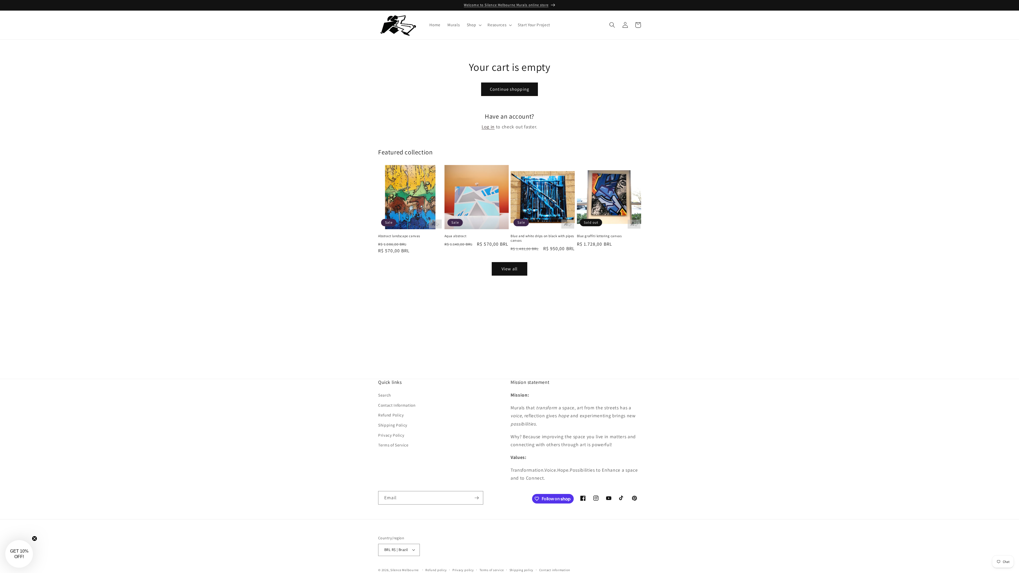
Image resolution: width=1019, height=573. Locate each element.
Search (384, 395)
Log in (488, 127)
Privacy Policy (391, 435)
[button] (473, 25)
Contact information (555, 570)
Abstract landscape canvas (399, 236)
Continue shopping (509, 89)
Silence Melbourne (404, 570)
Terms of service (492, 570)
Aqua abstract (455, 236)
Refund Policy (391, 415)
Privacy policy (463, 570)
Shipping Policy (392, 425)
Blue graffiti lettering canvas (599, 236)
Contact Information (397, 405)
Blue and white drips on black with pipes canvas (542, 238)
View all (509, 269)
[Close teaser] (34, 538)
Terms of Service (393, 445)
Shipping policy (522, 570)
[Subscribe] (476, 498)
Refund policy (436, 570)
